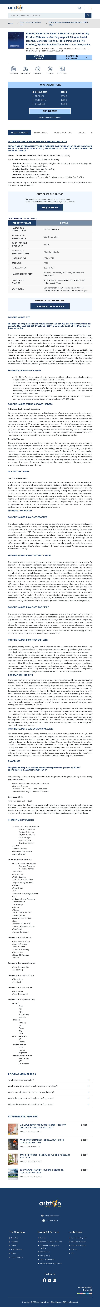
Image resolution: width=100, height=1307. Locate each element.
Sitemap (74, 1249)
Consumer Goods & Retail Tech (30, 23)
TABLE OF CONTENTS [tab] (63, 133)
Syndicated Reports (78, 1245)
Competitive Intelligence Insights (49, 1247)
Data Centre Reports (78, 1242)
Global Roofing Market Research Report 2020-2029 (68, 23)
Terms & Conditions (47, 1259)
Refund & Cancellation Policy (51, 1263)
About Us (14, 1238)
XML (72, 1253)
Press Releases (17, 1249)
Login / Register (17, 1257)
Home (10, 23)
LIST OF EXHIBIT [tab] (41, 133)
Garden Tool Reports (78, 1238)
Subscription (45, 1252)
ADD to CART (50, 111)
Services (43, 1238)
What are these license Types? (50, 117)
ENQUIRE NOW (50, 207)
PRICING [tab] (81, 133)
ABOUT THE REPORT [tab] (19, 133)
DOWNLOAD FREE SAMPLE (50, 306)
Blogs (13, 1253)
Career (13, 1245)
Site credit (87, 1290)
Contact (14, 1242)
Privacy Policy (45, 1256)
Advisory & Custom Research (51, 1242)
